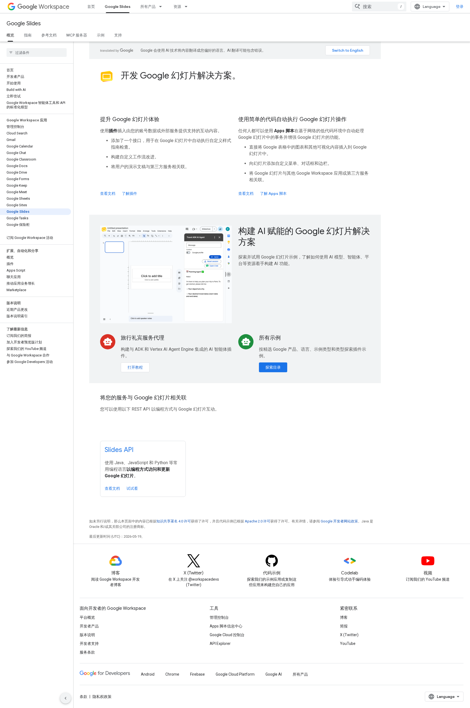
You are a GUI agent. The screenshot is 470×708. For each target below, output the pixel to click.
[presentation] (245, 75)
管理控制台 (219, 617)
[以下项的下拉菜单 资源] (187, 6)
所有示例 (270, 337)
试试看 (132, 488)
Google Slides (118, 6)
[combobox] (379, 6)
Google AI (273, 674)
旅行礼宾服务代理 (142, 337)
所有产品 (148, 6)
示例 (100, 35)
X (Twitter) (349, 635)
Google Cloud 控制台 (227, 635)
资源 (177, 6)
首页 (91, 6)
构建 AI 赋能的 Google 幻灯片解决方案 (304, 236)
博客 (344, 617)
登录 (459, 6)
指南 (28, 35)
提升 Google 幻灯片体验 (129, 119)
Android (147, 674)
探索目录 (273, 367)
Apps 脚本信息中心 (226, 626)
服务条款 (87, 652)
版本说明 (87, 635)
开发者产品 (89, 626)
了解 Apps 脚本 (273, 193)
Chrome (172, 674)
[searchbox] (37, 52)
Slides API (119, 450)
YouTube (347, 643)
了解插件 (129, 193)
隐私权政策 (102, 696)
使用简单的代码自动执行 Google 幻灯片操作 (292, 119)
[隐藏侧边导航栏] (65, 698)
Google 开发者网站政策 (339, 521)
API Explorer (220, 643)
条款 (83, 696)
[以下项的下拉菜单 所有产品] (162, 6)
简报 (344, 626)
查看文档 (107, 193)
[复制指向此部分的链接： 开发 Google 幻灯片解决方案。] (248, 76)
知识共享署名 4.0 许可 (173, 521)
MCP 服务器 (76, 35)
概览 (10, 35)
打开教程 (135, 367)
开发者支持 (89, 643)
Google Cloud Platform (235, 674)
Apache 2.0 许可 (257, 521)
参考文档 (49, 35)
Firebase (197, 674)
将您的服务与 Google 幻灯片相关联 (143, 397)
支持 (118, 35)
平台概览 (87, 617)
